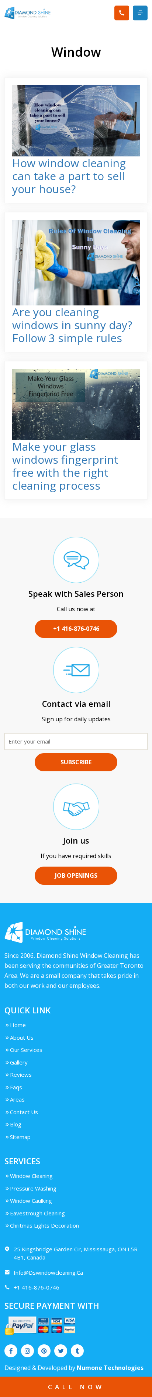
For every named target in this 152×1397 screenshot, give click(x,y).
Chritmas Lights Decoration (44, 1225)
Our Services (26, 1049)
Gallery (19, 1062)
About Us (22, 1037)
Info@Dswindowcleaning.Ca (48, 1272)
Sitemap (20, 1137)
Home (18, 1025)
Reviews (21, 1074)
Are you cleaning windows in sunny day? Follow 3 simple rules (72, 324)
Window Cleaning (31, 1175)
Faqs (16, 1087)
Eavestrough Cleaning (37, 1213)
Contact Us (24, 1112)
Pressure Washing (33, 1188)
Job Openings (76, 875)
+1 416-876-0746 (76, 629)
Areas (17, 1099)
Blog (15, 1124)
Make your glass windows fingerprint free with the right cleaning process (65, 466)
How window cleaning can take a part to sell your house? (69, 175)
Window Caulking (31, 1200)
